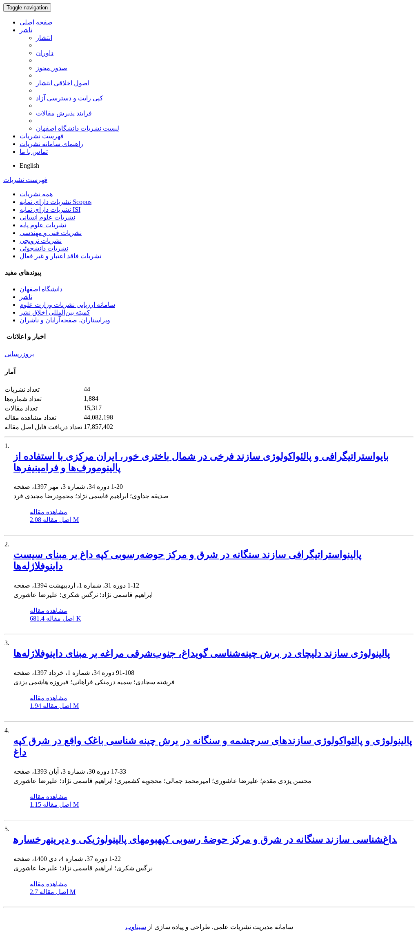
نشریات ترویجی (41, 240)
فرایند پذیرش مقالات (64, 113)
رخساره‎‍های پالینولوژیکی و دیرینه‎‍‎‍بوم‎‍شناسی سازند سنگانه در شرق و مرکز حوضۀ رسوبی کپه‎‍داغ (205, 839)
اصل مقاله (54, 519)
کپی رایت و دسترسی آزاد (69, 98)
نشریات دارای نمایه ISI (50, 209)
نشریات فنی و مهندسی (51, 232)
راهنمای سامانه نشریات (51, 143)
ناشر (26, 30)
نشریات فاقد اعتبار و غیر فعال (60, 256)
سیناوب (135, 926)
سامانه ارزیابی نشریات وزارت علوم (67, 304)
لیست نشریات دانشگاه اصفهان (77, 128)
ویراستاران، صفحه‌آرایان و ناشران (65, 320)
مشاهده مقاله (48, 511)
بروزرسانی (19, 354)
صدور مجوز (51, 67)
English (29, 165)
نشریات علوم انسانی (47, 217)
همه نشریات (36, 194)
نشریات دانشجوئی (44, 248)
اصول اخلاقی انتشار (62, 83)
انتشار (44, 37)
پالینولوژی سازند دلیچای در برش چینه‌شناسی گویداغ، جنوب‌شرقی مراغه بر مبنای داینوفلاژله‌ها (201, 653)
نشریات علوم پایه (43, 225)
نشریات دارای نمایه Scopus (55, 201)
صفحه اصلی (36, 22)
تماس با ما (34, 151)
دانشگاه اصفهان (41, 289)
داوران (44, 52)
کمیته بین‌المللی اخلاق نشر (55, 312)
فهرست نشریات (42, 136)
